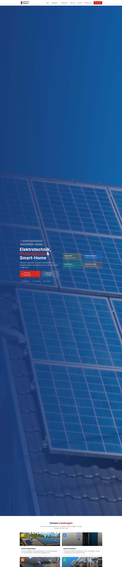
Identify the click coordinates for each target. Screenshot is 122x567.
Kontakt (99, 3)
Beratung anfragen (49, 274)
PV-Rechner (88, 3)
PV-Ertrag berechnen (27, 274)
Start (47, 3)
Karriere (80, 3)
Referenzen (64, 3)
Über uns (72, 3)
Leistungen (54, 3)
